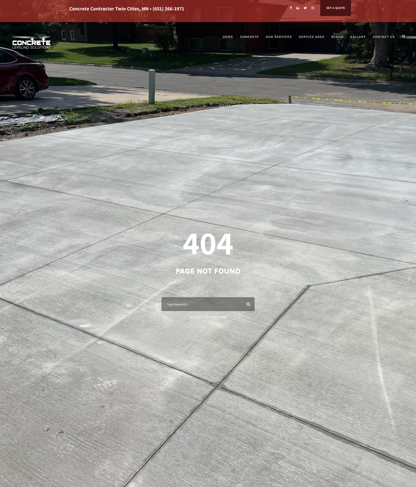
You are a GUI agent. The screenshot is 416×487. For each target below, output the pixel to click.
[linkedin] (297, 8)
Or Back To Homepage (208, 317)
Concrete (249, 37)
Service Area (311, 37)
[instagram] (312, 8)
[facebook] (291, 8)
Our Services (279, 37)
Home (228, 37)
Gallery (358, 37)
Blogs (337, 37)
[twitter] (305, 8)
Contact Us (384, 37)
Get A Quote (335, 8)
